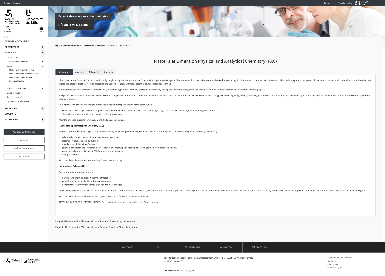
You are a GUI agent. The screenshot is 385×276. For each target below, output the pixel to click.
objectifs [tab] (79, 72)
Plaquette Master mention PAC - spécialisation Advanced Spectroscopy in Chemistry (95, 221)
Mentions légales (335, 267)
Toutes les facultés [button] (345, 3)
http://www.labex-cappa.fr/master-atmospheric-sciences (122, 196)
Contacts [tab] (108, 72)
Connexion (328, 3)
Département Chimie (71, 45)
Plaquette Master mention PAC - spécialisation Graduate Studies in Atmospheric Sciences (97, 227)
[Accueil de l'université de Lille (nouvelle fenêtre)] (361, 3)
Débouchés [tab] (94, 72)
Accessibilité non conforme (339, 257)
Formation (89, 45)
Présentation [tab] (64, 72)
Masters (101, 45)
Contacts (331, 261)
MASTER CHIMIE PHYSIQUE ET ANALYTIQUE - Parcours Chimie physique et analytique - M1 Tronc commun (109, 202)
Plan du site (332, 264)
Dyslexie (7, 3)
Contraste (16, 3)
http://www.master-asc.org (109, 160)
